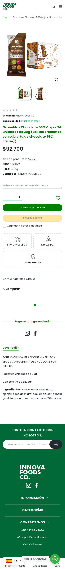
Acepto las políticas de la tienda (24, 225)
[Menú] (60, 6)
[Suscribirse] (55, 444)
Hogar (6, 17)
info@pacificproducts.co (32, 537)
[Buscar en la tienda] (53, 6)
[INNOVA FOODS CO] (9, 6)
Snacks (32, 159)
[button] (57, 55)
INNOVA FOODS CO (24, 115)
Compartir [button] (13, 289)
